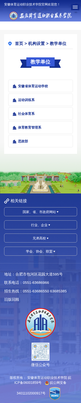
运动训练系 (26, 100)
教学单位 (58, 43)
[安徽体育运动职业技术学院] (40, 15)
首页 (19, 43)
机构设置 (36, 43)
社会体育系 (26, 113)
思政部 (23, 141)
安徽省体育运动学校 (33, 86)
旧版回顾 (11, 299)
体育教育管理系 (29, 127)
